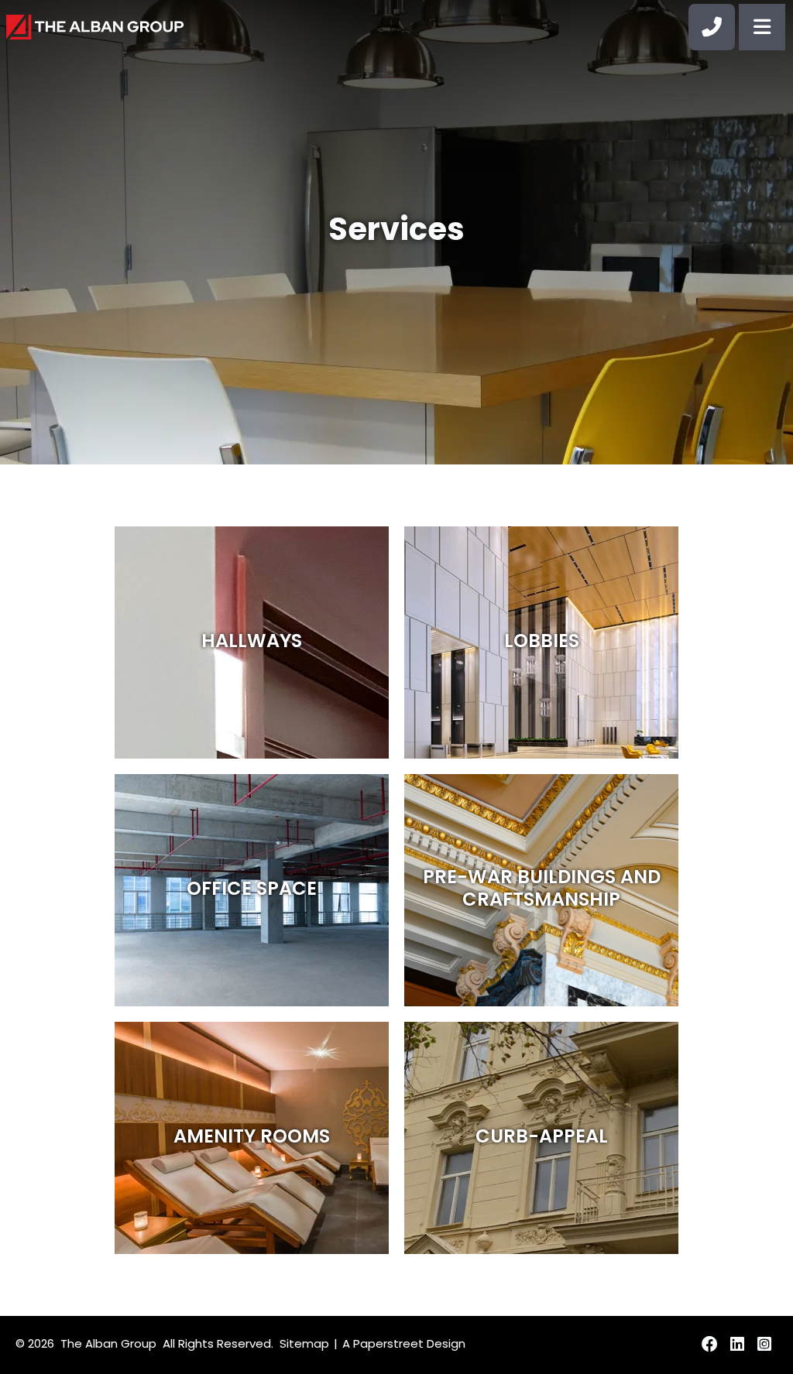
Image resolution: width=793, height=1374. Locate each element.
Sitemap (304, 1345)
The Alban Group (108, 1345)
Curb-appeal (541, 1137)
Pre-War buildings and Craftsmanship (542, 890)
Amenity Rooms (251, 1137)
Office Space (252, 890)
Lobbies (541, 642)
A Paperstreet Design (403, 1345)
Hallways (251, 642)
